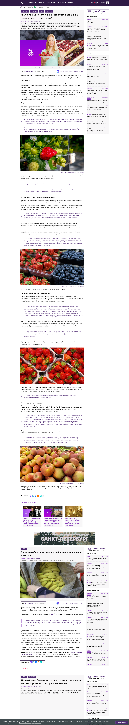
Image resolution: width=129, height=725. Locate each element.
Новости (32, 2)
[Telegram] (33, 496)
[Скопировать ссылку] (43, 496)
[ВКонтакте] (35, 496)
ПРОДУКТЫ (34, 11)
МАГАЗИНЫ (49, 11)
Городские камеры (65, 2)
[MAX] (30, 496)
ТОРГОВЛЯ (25, 11)
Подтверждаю (121, 722)
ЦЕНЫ (24, 548)
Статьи (41, 2)
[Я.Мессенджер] (41, 496)
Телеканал (50, 2)
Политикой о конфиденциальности (30, 723)
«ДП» (51, 614)
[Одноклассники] (38, 496)
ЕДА (42, 11)
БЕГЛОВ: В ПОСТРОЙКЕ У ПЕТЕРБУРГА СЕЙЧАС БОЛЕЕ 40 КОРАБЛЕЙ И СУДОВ (78, 7)
